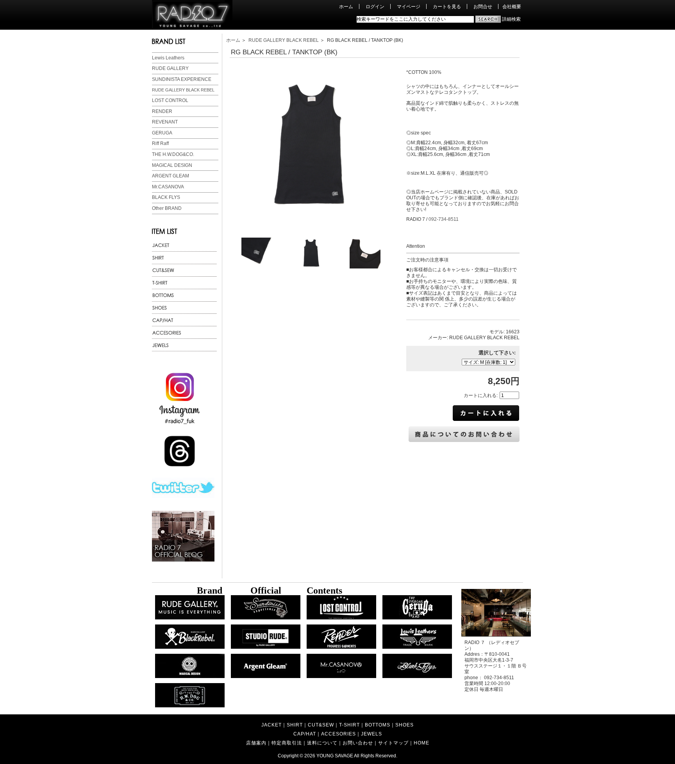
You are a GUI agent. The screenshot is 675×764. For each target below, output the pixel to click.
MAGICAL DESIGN (172, 165)
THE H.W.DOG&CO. (173, 154)
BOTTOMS (377, 724)
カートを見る (447, 6)
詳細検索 (511, 18)
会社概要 (511, 6)
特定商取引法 (286, 742)
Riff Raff (160, 143)
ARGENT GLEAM (170, 176)
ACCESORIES (338, 733)
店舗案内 (256, 742)
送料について (322, 742)
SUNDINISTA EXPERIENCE (181, 79)
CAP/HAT (304, 733)
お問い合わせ (358, 742)
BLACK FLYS (166, 197)
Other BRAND (167, 208)
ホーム (346, 6)
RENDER (162, 111)
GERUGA (162, 133)
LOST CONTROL (170, 100)
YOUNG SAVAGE (334, 755)
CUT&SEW (321, 724)
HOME (421, 742)
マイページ (408, 6)
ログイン (375, 6)
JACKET (271, 724)
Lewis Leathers (168, 58)
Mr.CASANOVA (168, 187)
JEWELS (371, 733)
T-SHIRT (349, 724)
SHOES (404, 724)
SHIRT (295, 724)
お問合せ (482, 6)
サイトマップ (393, 742)
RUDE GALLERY (170, 68)
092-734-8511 (444, 219)
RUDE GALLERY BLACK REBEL (183, 90)
